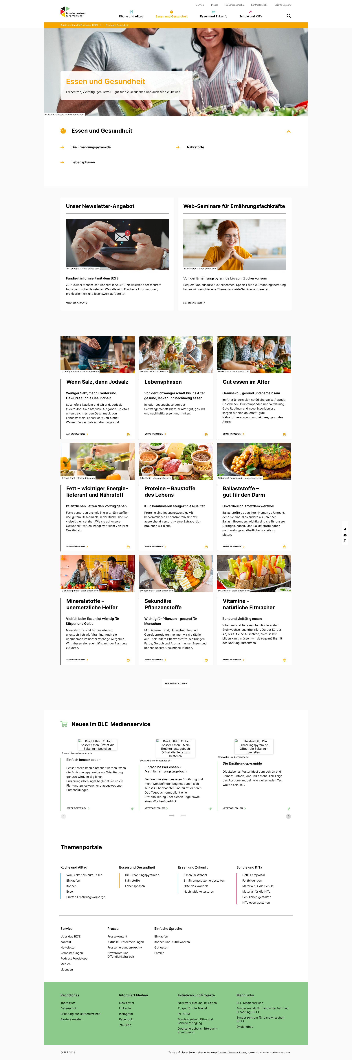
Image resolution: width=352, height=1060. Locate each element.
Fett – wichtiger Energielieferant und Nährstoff (97, 491)
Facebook (126, 1019)
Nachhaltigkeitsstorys (199, 891)
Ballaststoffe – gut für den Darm (244, 491)
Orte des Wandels (196, 886)
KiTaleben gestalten (256, 902)
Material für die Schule (258, 886)
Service (200, 4)
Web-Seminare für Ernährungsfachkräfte (234, 206)
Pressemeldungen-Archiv (124, 947)
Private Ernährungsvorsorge (85, 897)
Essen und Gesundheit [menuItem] (172, 16)
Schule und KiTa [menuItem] (250, 16)
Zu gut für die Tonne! (192, 1008)
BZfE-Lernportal (253, 875)
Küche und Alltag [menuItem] (131, 16)
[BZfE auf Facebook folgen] (345, 529)
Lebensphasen (83, 162)
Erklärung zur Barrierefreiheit (80, 1014)
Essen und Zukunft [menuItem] (213, 16)
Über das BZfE (70, 936)
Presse (214, 4)
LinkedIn (125, 1008)
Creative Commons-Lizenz (232, 1052)
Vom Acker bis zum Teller (84, 875)
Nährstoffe (195, 147)
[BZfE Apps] (345, 540)
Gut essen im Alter (246, 382)
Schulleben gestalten (256, 897)
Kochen (71, 886)
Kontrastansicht (259, 4)
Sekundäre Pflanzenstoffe (163, 604)
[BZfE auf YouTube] (345, 535)
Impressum (68, 1003)
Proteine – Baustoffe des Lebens (170, 491)
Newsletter (68, 947)
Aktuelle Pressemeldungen (125, 942)
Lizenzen (66, 969)
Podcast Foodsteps (73, 958)
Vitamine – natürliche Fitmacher (249, 604)
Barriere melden (71, 1019)
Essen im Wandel (195, 875)
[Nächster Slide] (288, 816)
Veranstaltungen (71, 953)
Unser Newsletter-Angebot (100, 206)
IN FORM (184, 1014)
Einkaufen (73, 880)
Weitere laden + (176, 683)
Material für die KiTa (256, 891)
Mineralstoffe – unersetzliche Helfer (92, 604)
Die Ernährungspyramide (91, 147)
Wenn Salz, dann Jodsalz (97, 382)
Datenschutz (69, 1008)
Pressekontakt (117, 936)
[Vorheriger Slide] (63, 816)
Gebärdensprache (234, 4)
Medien (65, 964)
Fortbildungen (252, 880)
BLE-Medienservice (249, 1003)
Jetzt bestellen (76, 808)
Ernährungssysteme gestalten (204, 880)
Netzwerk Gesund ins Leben (197, 1003)
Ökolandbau (244, 1026)
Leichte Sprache (283, 4)
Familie (159, 953)
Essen (70, 891)
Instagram (126, 1014)
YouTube (125, 1025)
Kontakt (65, 942)
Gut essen (161, 947)
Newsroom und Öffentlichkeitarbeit (120, 954)
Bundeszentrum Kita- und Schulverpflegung (195, 1021)
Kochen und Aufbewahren (172, 942)
